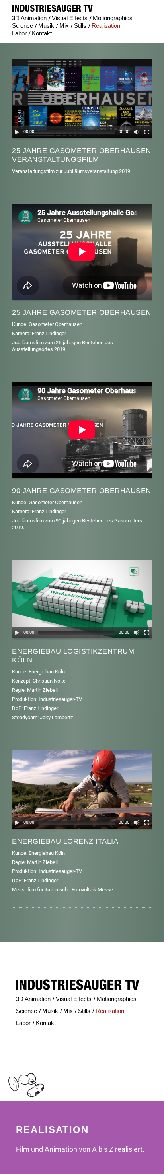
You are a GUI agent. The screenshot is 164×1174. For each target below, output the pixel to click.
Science (22, 25)
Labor (19, 33)
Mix (64, 25)
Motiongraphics (113, 18)
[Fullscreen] (147, 132)
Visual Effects (70, 18)
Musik (46, 25)
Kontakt (42, 33)
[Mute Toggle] (136, 132)
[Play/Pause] (17, 132)
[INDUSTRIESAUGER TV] (52, 8)
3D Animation (29, 18)
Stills (80, 25)
